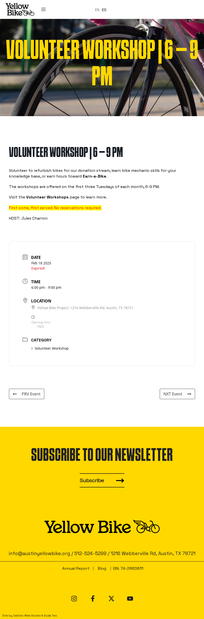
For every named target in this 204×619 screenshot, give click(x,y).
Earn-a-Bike (94, 176)
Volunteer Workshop (52, 348)
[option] (104, 10)
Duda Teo (50, 615)
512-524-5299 (90, 553)
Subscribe (92, 480)
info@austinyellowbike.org (39, 553)
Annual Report (76, 568)
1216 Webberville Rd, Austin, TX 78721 (153, 553)
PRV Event (31, 394)
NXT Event (172, 394)
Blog (102, 568)
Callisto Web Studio (27, 615)
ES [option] (104, 9)
